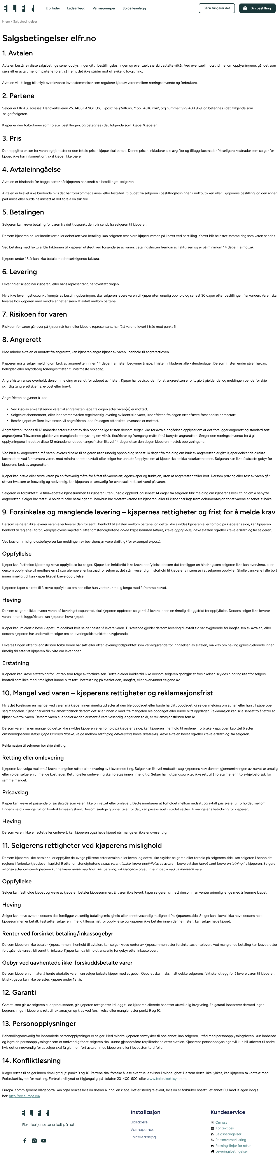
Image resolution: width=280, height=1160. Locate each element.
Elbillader (53, 8)
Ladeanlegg (76, 8)
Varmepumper (104, 8)
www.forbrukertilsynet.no (166, 1079)
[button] (217, 8)
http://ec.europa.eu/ (24, 1096)
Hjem (6, 21)
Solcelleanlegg (134, 8)
